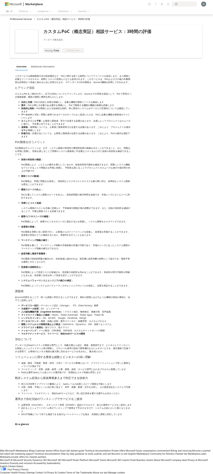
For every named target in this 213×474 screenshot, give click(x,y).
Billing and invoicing (181, 450)
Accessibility (39, 463)
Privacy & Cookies (56, 472)
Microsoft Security (22, 459)
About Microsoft (162, 459)
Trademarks (86, 472)
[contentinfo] (35, 19)
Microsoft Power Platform (75, 459)
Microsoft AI (6, 459)
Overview (21, 66)
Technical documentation (98, 450)
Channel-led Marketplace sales (190, 453)
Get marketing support (22, 453)
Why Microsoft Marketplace (14, 450)
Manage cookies (116, 472)
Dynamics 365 (39, 459)
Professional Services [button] (21, 19)
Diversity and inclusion (21, 463)
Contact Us (40, 472)
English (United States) (11, 466)
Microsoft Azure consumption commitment (148, 450)
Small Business (137, 459)
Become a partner (201, 450)
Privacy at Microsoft (198, 459)
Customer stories (44, 450)
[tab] (22, 66)
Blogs (32, 450)
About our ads (100, 472)
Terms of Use (73, 472)
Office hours (59, 450)
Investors (4, 463)
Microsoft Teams (97, 459)
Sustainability (53, 463)
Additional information (43, 66)
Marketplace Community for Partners (155, 453)
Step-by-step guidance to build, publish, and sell (86, 453)
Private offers (118, 450)
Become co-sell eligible (123, 453)
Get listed (5, 453)
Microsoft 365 (54, 459)
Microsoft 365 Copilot (118, 459)
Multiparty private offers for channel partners (23, 456)
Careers (149, 459)
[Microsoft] (13, 4)
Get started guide (75, 450)
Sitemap (30, 472)
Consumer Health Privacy (13, 472)
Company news (179, 459)
